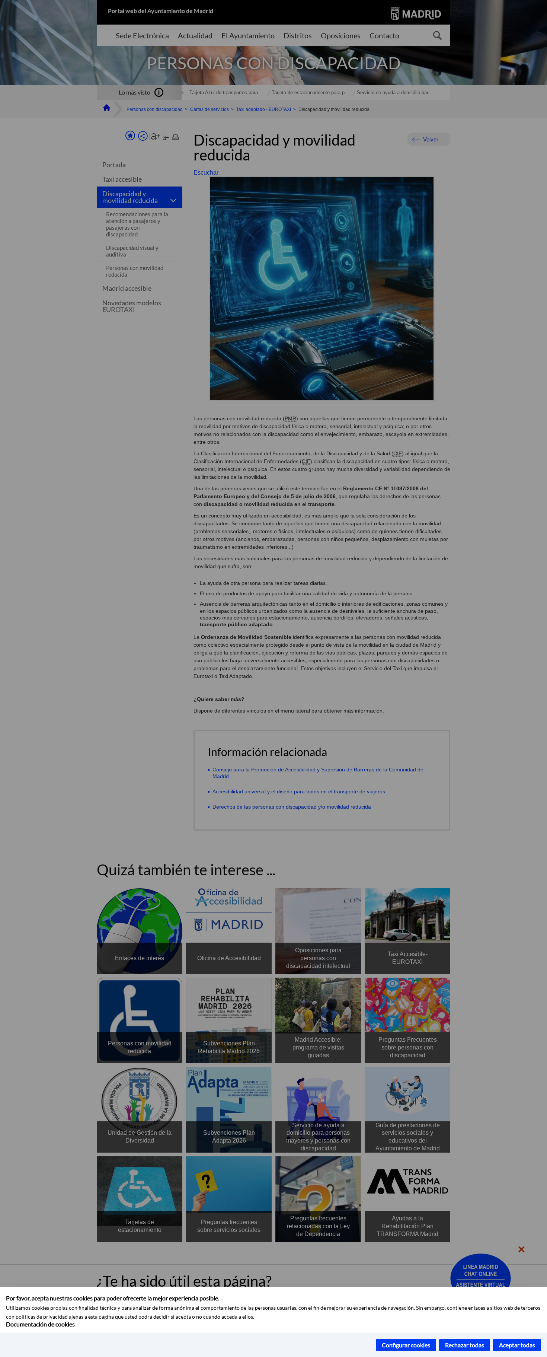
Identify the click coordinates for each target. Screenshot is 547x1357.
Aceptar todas (517, 1344)
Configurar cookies (406, 1344)
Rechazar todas (464, 1344)
